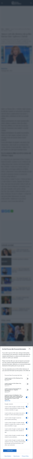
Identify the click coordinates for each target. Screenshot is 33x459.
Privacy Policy (25, 456)
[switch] (27, 378)
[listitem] (16, 375)
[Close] (30, 349)
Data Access (16, 456)
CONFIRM (10, 450)
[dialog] (16, 402)
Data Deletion (8, 456)
